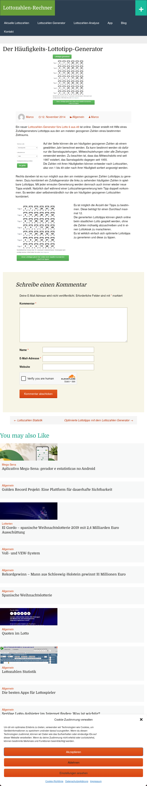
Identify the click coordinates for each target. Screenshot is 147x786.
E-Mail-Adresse (30, 358)
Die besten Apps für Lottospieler (29, 693)
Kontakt (9, 31)
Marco (30, 117)
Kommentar (28, 303)
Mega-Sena (9, 464)
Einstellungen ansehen (74, 773)
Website (25, 367)
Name (24, 350)
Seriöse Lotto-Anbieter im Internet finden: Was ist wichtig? (51, 714)
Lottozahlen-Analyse (86, 23)
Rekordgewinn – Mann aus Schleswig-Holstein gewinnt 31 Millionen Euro (64, 574)
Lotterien (7, 523)
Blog (124, 23)
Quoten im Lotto (15, 633)
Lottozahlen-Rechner (27, 8)
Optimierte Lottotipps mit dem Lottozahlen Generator (98, 420)
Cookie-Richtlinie (54, 781)
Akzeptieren (73, 752)
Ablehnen (73, 762)
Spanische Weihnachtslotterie (27, 595)
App (110, 23)
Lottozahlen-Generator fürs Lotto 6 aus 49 (53, 127)
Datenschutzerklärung (76, 781)
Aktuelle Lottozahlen (16, 23)
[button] (141, 719)
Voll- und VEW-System (21, 553)
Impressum (96, 781)
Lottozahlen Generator (51, 23)
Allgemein (78, 117)
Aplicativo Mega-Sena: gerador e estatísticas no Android (48, 469)
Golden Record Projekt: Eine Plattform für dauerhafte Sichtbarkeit (57, 489)
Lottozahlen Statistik (28, 420)
